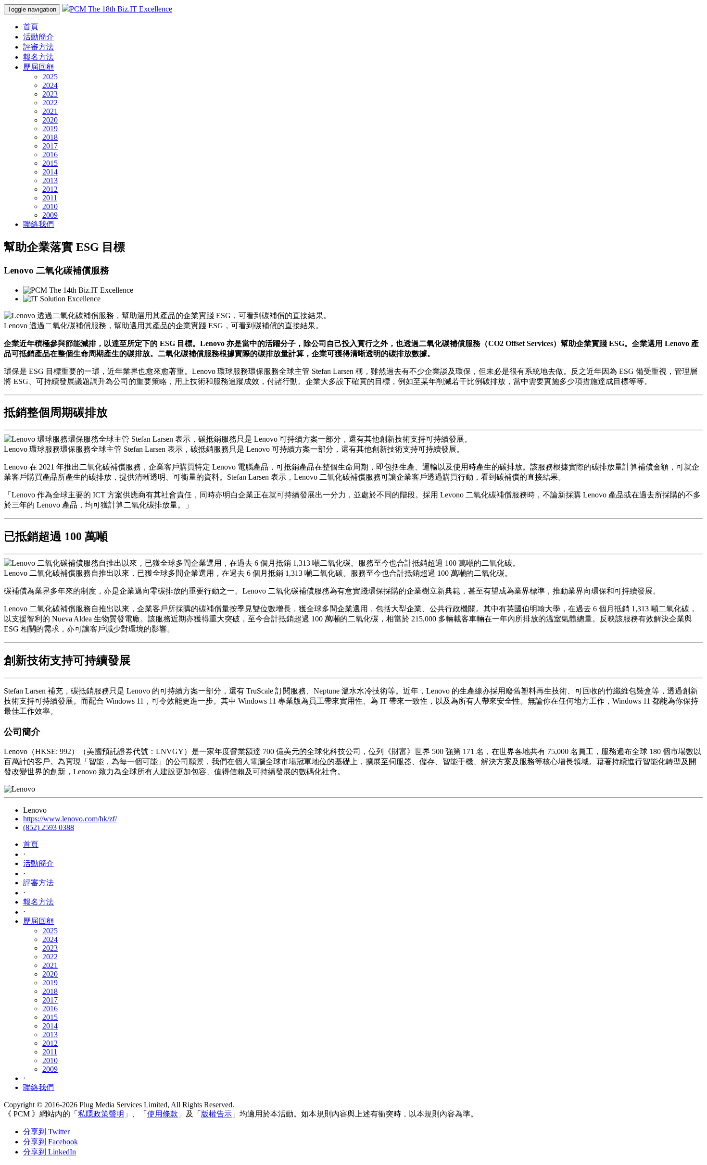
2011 (49, 198)
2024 (50, 85)
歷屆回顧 (38, 67)
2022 (50, 103)
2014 (50, 172)
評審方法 (38, 47)
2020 (50, 120)
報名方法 (38, 57)
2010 (50, 206)
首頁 (30, 27)
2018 (50, 137)
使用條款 (162, 1114)
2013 (50, 180)
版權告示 (216, 1114)
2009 (50, 215)
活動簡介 (38, 37)
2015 (50, 163)
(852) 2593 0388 (48, 827)
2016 (50, 154)
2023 (50, 94)
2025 (50, 77)
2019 (50, 128)
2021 (50, 111)
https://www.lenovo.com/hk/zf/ (70, 819)
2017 (50, 146)
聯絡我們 (38, 224)
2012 (50, 189)
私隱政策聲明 (101, 1114)
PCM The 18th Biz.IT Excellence (121, 9)
